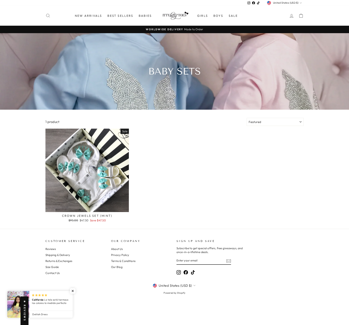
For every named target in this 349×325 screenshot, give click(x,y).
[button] (72, 291)
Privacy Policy (120, 255)
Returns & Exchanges (58, 261)
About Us (117, 249)
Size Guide (52, 267)
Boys (218, 15)
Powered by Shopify (174, 292)
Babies (145, 15)
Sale (233, 15)
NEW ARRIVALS (88, 15)
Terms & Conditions (123, 261)
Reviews (50, 249)
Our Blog (117, 267)
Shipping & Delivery (57, 255)
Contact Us (52, 273)
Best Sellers (120, 15)
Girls (202, 15)
